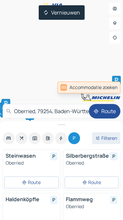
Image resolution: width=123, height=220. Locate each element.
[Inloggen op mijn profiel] (114, 9)
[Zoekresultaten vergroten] (61, 124)
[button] (116, 80)
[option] (8, 138)
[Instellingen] (114, 23)
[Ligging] (114, 38)
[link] (106, 87)
